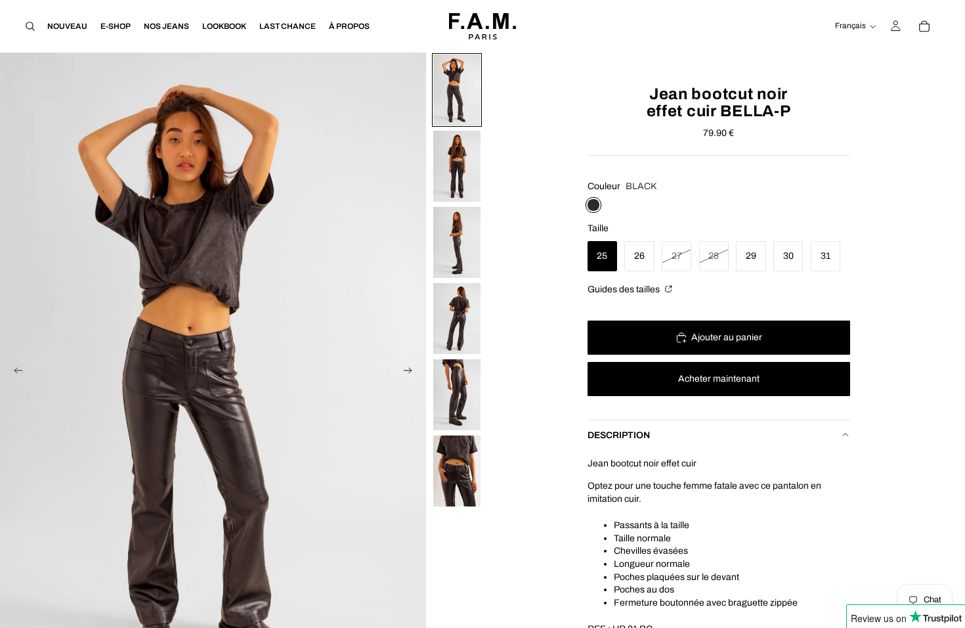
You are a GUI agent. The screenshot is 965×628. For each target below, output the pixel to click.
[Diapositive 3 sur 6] (457, 242)
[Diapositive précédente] (14, 373)
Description (619, 435)
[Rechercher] (30, 26)
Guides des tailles (625, 289)
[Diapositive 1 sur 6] (457, 90)
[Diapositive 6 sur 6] (457, 471)
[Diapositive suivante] (411, 373)
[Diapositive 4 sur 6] (457, 318)
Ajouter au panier (726, 337)
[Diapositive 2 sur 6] (457, 166)
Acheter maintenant (719, 379)
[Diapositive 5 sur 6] (457, 394)
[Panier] (924, 26)
